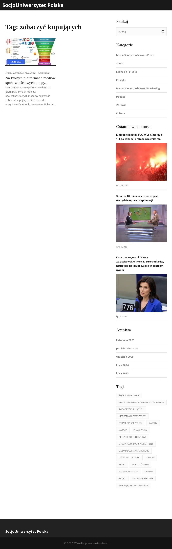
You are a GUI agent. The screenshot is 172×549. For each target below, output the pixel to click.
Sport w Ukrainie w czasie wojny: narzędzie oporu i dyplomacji (137, 198)
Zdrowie (121, 105)
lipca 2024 (122, 365)
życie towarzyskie (129, 395)
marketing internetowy (132, 416)
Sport (119, 63)
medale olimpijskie (143, 478)
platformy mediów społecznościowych (141, 402)
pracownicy (140, 429)
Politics (120, 96)
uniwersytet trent (129, 457)
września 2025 (125, 356)
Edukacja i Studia (126, 71)
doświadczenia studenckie (134, 450)
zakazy (123, 429)
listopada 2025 (125, 340)
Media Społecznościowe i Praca (135, 55)
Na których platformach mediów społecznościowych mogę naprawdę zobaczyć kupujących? (30, 80)
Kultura (120, 113)
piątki (122, 464)
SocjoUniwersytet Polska (33, 5)
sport (122, 478)
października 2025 (127, 348)
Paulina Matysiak (128, 471)
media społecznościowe (132, 436)
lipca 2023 (122, 373)
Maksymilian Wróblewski (23, 73)
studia (150, 457)
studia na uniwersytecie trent (136, 443)
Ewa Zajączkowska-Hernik (133, 485)
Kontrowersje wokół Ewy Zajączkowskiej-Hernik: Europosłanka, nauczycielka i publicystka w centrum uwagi (140, 264)
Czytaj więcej (141, 162)
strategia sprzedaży (130, 422)
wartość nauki (140, 464)
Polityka (121, 80)
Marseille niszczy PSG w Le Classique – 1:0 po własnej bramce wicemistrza (140, 136)
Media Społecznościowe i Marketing (138, 88)
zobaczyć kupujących (131, 409)
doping (149, 471)
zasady (153, 422)
